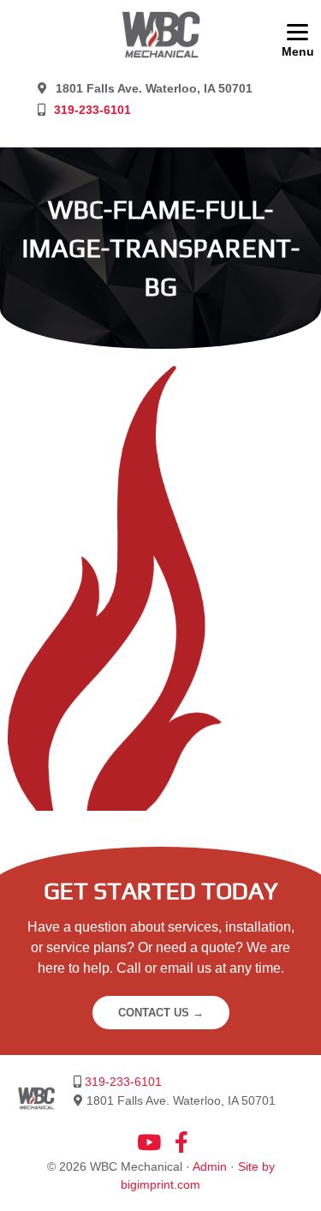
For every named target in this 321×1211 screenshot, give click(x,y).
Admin (210, 1166)
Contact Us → (161, 1012)
